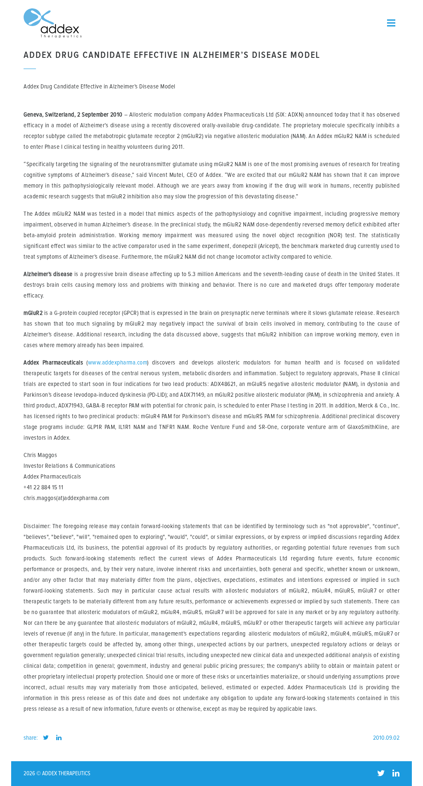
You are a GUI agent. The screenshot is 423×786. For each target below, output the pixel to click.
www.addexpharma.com (117, 363)
